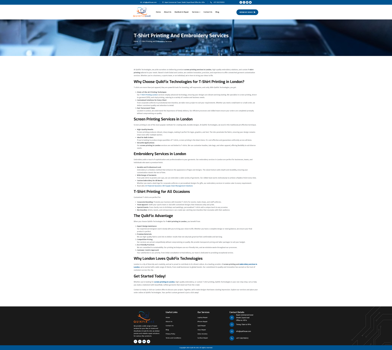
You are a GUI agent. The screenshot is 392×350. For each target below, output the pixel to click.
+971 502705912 (219, 2)
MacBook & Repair (182, 12)
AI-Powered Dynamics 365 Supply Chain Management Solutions (169, 186)
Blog (217, 12)
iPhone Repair (202, 321)
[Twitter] (250, 2)
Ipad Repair (202, 326)
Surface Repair (203, 338)
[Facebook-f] (240, 2)
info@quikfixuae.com (150, 2)
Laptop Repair (203, 317)
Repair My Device (246, 12)
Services (195, 12)
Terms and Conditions (173, 338)
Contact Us (208, 12)
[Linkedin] (247, 2)
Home (158, 12)
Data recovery (202, 334)
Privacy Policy (170, 334)
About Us (167, 12)
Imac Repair (202, 330)
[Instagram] (244, 2)
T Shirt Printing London (149, 95)
